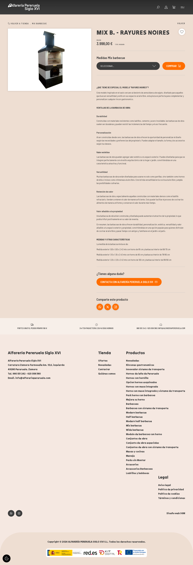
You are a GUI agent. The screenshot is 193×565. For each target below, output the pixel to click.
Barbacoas (132, 403)
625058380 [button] (11, 513)
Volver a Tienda (20, 23)
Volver (181, 23)
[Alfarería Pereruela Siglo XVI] (24, 7)
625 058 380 (34, 373)
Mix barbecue (39, 23)
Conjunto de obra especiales (142, 442)
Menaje (130, 455)
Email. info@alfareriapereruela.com (29, 377)
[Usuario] (166, 7)
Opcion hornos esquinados (141, 382)
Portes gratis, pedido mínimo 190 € (32, 328)
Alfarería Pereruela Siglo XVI (34, 352)
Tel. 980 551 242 (16, 373)
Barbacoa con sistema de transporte (147, 408)
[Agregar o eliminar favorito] (182, 32)
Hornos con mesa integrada (142, 386)
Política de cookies (169, 493)
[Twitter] (115, 307)
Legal (163, 477)
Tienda (104, 352)
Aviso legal (164, 485)
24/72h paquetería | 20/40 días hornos (96, 328)
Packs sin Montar (136, 460)
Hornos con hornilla (137, 377)
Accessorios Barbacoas (139, 468)
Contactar (104, 369)
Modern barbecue (136, 412)
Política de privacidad (171, 489)
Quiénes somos (107, 373)
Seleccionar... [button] (107, 66)
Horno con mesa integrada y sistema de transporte (155, 390)
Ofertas (103, 360)
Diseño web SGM (176, 513)
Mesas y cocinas (135, 451)
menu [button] (182, 7)
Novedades (104, 364)
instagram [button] (19, 513)
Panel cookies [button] (7, 558)
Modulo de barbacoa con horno (144, 434)
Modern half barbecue (139, 421)
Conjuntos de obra (136, 438)
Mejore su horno (135, 399)
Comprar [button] (171, 66)
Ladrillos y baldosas (137, 473)
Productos (135, 352)
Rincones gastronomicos (140, 364)
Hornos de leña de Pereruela (142, 373)
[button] (174, 7)
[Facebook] (107, 307)
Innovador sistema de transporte (145, 369)
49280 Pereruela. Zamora (22, 369)
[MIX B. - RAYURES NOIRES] (49, 60)
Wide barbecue (135, 429)
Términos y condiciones (171, 498)
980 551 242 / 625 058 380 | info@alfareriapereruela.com (161, 328)
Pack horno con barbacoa (140, 395)
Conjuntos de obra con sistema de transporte (152, 447)
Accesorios (132, 464)
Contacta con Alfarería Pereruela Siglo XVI (126, 281)
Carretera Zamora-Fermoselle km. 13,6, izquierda (36, 364)
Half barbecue (134, 416)
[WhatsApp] (99, 307)
